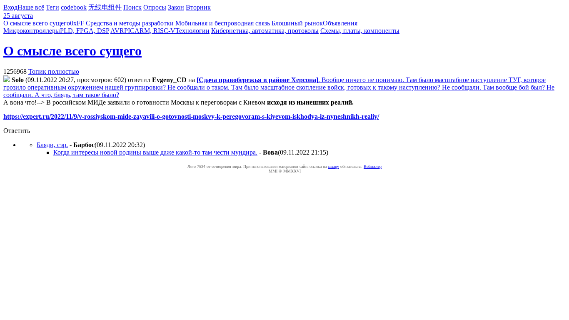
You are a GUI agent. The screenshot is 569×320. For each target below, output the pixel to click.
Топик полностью (53, 71)
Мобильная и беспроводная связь (222, 23)
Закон (176, 7)
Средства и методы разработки (130, 23)
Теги (52, 7)
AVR (117, 30)
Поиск (132, 7)
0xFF (77, 23)
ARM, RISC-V (155, 30)
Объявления (340, 23)
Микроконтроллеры (31, 30)
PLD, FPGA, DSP (84, 30)
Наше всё (30, 7)
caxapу (333, 166)
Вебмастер (373, 166)
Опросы (154, 7)
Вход (10, 7)
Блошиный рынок (297, 23)
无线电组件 (105, 7)
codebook (74, 7)
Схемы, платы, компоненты (359, 30)
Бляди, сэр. (52, 144)
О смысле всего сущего (36, 23)
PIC (129, 30)
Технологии (192, 30)
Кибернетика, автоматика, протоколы (265, 30)
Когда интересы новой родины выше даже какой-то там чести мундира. (155, 152)
